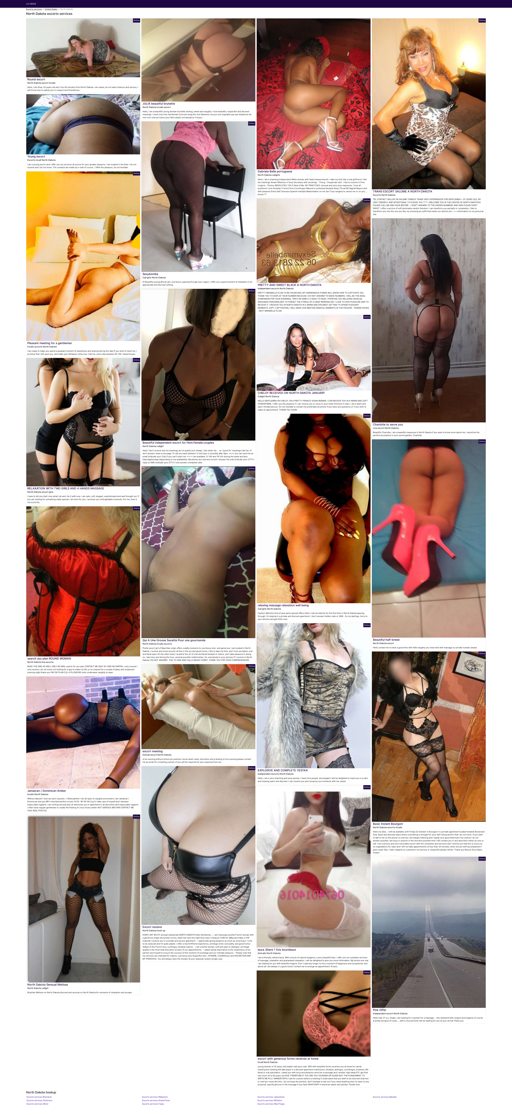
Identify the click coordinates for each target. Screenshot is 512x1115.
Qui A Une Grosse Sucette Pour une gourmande (174, 640)
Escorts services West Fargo (271, 1104)
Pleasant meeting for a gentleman (49, 343)
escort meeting (153, 751)
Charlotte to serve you (388, 424)
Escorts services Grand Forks (156, 1100)
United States (51, 9)
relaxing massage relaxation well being (283, 605)
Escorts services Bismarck (39, 1097)
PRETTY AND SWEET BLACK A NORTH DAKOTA (290, 285)
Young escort (36, 156)
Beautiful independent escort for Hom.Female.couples (178, 442)
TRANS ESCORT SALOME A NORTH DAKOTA (402, 191)
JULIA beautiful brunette (159, 103)
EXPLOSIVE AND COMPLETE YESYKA (283, 770)
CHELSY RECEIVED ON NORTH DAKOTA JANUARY (291, 393)
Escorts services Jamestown (271, 1097)
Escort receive (152, 927)
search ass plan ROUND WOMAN (49, 658)
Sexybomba (150, 274)
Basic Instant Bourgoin (388, 823)
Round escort (36, 79)
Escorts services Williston (270, 1100)
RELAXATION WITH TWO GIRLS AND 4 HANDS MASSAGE (65, 488)
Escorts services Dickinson (39, 1100)
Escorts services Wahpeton (155, 1097)
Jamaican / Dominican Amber (46, 790)
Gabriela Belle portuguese (275, 171)
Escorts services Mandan (385, 1097)
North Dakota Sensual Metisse (47, 984)
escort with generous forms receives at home (288, 1058)
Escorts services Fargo (153, 1104)
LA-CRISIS (31, 4)
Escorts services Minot (37, 1104)
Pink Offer (379, 1010)
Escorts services (34, 9)
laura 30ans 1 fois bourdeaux (277, 949)
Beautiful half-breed (386, 639)
